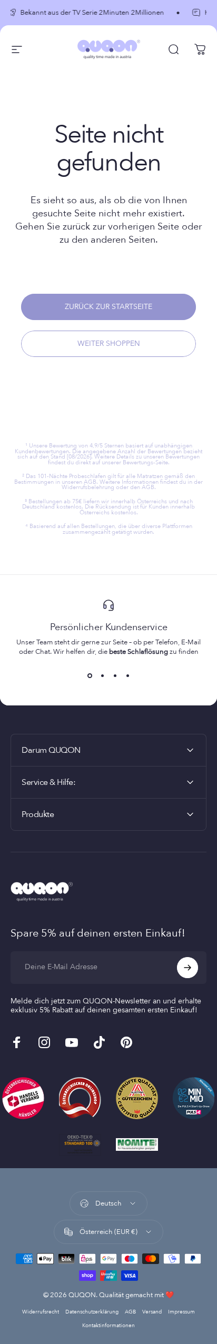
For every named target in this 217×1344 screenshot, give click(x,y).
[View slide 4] (127, 675)
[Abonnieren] (187, 967)
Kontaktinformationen (108, 1325)
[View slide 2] (102, 675)
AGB (130, 1312)
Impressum (181, 1312)
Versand (152, 1312)
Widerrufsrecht (40, 1312)
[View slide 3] (114, 675)
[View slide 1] (89, 675)
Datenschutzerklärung (92, 1312)
